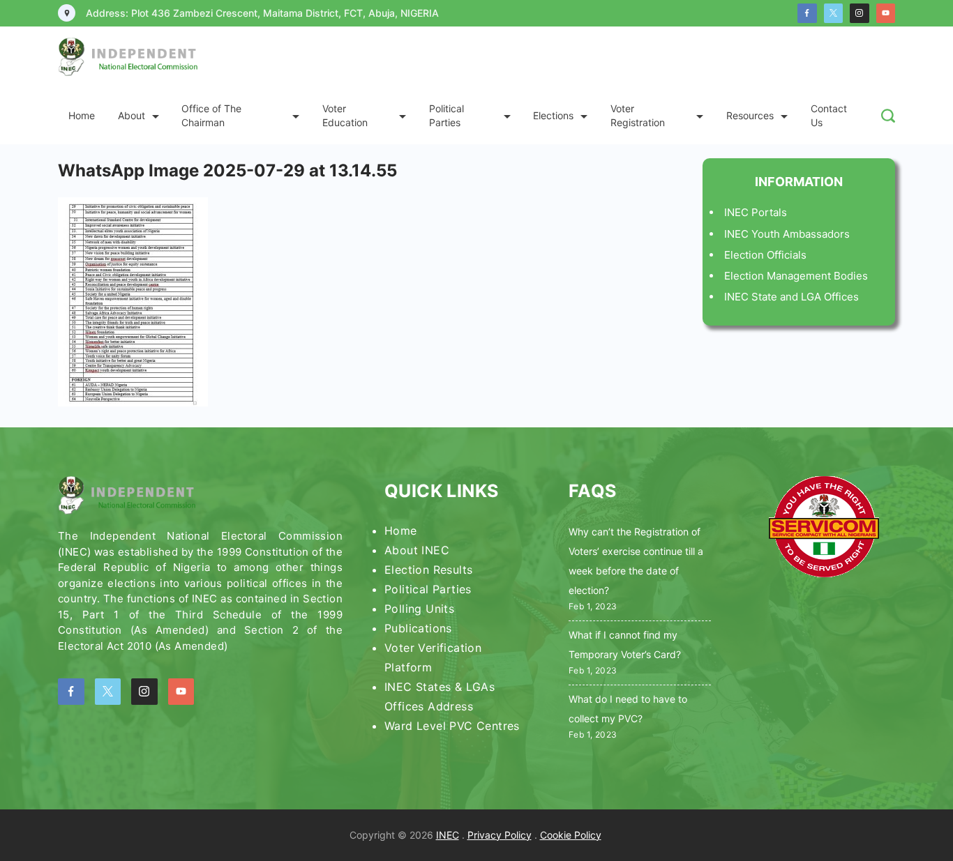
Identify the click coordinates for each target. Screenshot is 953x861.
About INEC (416, 550)
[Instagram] (859, 13)
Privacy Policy (499, 835)
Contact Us (829, 115)
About (131, 115)
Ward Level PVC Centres (452, 726)
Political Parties (446, 115)
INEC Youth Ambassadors (787, 234)
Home (81, 115)
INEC (447, 835)
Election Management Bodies (796, 275)
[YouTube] (886, 13)
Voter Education (345, 115)
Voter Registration (637, 115)
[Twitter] (833, 13)
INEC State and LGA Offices (791, 296)
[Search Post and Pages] (888, 116)
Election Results (428, 570)
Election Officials (765, 254)
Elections (553, 115)
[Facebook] (807, 13)
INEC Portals (755, 212)
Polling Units (419, 609)
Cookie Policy (570, 835)
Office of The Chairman (211, 115)
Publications (418, 628)
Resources (750, 115)
